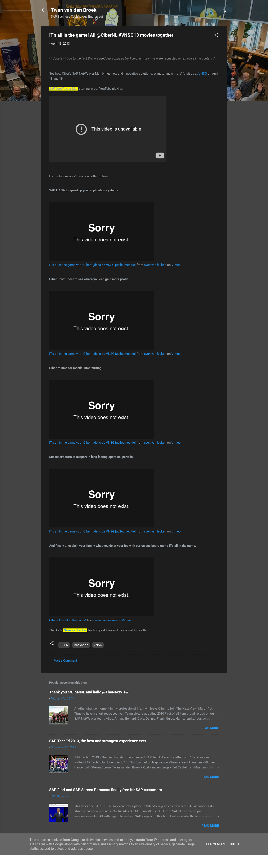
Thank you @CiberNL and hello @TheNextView (88, 692)
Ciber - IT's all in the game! (67, 620)
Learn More (215, 844)
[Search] (224, 11)
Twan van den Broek (74, 10)
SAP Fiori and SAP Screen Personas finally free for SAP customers (105, 790)
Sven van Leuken (75, 630)
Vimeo (176, 265)
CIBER (63, 645)
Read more (210, 728)
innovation (80, 645)
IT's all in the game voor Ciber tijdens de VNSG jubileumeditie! (92, 265)
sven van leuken (155, 265)
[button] (216, 35)
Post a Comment (65, 660)
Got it (234, 844)
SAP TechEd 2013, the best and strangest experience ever (97, 741)
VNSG (202, 73)
